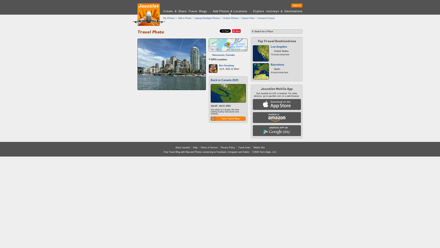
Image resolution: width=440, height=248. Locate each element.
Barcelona (277, 64)
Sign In (297, 5)
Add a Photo (184, 18)
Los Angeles (279, 46)
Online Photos (230, 18)
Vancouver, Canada (223, 55)
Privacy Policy (228, 147)
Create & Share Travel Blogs (185, 11)
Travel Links (244, 147)
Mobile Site (259, 147)
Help (195, 147)
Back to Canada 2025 (224, 80)
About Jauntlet (182, 147)
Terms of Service (209, 147)
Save (238, 31)
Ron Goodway (226, 65)
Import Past (248, 18)
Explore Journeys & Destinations (277, 11)
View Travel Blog (230, 118)
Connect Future (265, 18)
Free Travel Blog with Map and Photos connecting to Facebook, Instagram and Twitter (206, 152)
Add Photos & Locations (230, 11)
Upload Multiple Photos (207, 18)
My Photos (169, 18)
